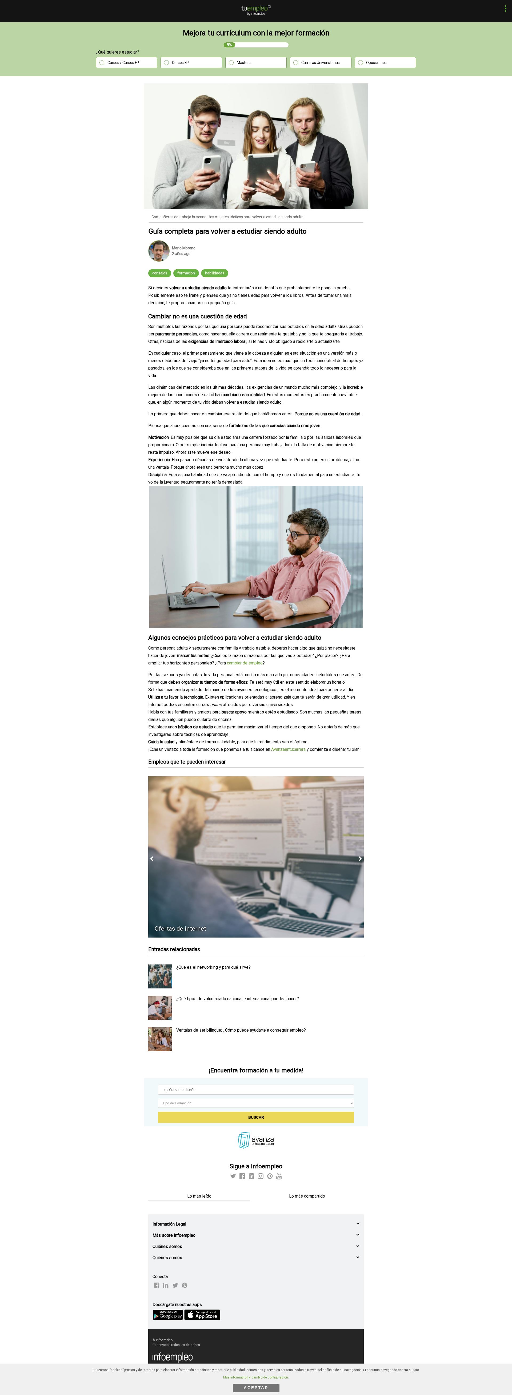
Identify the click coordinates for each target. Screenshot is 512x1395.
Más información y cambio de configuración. (256, 1377)
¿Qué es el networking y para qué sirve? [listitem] (213, 967)
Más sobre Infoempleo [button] (174, 1235)
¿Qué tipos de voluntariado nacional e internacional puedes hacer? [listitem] (237, 998)
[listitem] (160, 987)
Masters (244, 62)
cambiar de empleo (245, 663)
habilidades (214, 273)
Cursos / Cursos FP (123, 62)
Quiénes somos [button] (167, 1246)
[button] (504, 9)
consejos (159, 273)
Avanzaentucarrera (288, 749)
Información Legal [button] (169, 1224)
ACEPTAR (256, 1387)
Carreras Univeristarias (320, 62)
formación (186, 273)
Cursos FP (180, 62)
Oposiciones (376, 62)
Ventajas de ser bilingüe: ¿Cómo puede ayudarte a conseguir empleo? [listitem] (241, 1030)
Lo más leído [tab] (199, 1196)
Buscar (256, 1117)
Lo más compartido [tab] (307, 1196)
